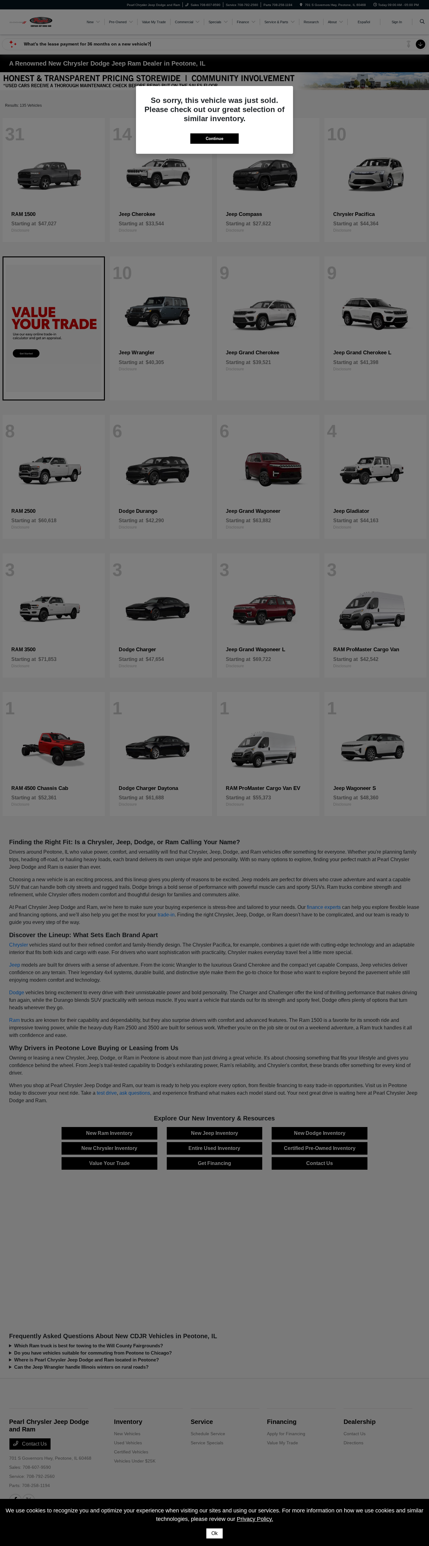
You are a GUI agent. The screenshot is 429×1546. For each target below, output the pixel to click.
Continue (214, 138)
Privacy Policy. (255, 1519)
